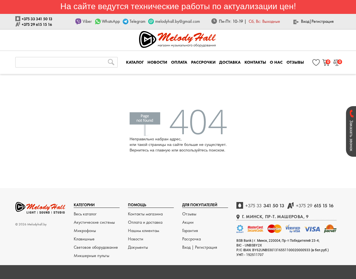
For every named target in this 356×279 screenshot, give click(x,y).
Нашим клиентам (143, 230)
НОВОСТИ (157, 62)
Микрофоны (85, 230)
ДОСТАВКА (230, 62)
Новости (135, 239)
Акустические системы (94, 222)
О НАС (276, 62)
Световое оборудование (96, 247)
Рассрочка (191, 239)
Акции (188, 222)
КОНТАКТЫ (255, 62)
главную (162, 150)
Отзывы (189, 214)
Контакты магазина (145, 214)
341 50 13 (264, 205)
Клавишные (84, 239)
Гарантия (190, 230)
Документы (138, 247)
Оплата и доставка (145, 222)
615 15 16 (314, 205)
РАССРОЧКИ (203, 62)
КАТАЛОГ (135, 62)
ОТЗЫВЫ (295, 62)
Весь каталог (85, 214)
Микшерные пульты (91, 255)
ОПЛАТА (179, 62)
